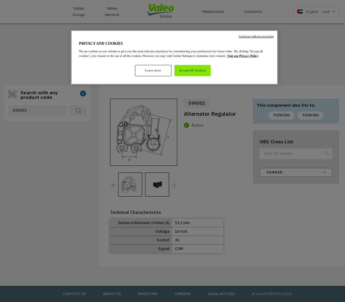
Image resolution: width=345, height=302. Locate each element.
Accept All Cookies (192, 70)
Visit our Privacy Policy (242, 55)
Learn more (153, 70)
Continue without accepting (256, 36)
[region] (174, 57)
